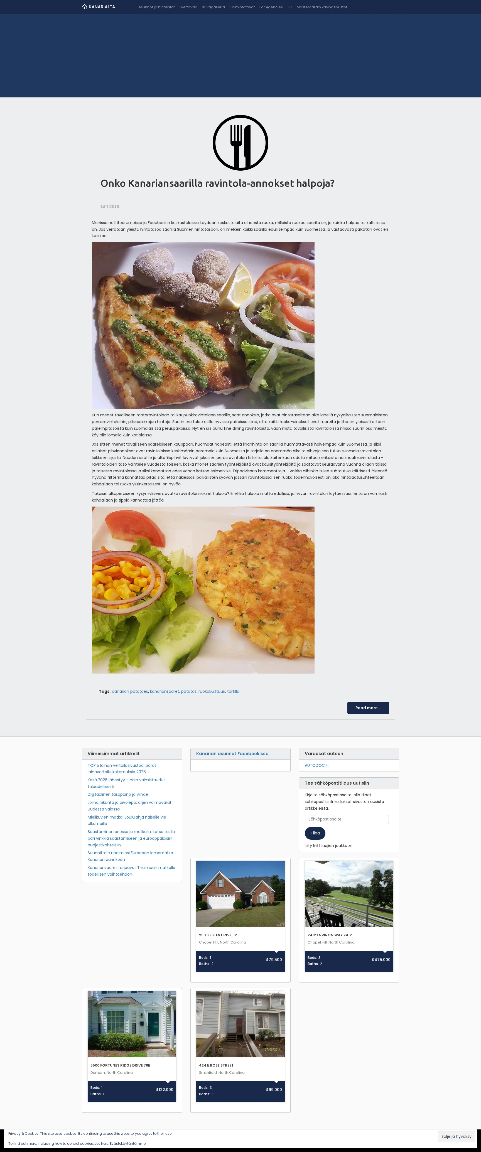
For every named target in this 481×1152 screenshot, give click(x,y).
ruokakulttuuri (211, 691)
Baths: (204, 964)
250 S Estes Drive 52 (218, 935)
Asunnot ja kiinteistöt (157, 7)
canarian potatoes (130, 691)
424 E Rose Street (216, 1065)
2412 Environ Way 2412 (330, 935)
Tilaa (315, 833)
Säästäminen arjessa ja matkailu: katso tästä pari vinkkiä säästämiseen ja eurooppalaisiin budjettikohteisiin (131, 838)
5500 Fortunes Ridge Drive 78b (120, 1065)
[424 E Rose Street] (240, 1024)
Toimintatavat (242, 7)
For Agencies (271, 7)
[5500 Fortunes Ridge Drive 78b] (132, 1024)
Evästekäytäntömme (128, 1143)
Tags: (105, 691)
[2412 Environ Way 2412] (349, 894)
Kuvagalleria (213, 7)
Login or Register (378, 7)
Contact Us (392, 7)
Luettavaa (188, 7)
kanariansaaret (164, 691)
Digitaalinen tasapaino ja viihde (118, 794)
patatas (189, 691)
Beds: (203, 958)
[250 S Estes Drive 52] (240, 894)
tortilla (233, 691)
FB (290, 7)
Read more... (368, 708)
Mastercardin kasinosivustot (322, 7)
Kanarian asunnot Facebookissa (232, 753)
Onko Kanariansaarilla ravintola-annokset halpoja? (217, 183)
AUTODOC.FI (316, 765)
